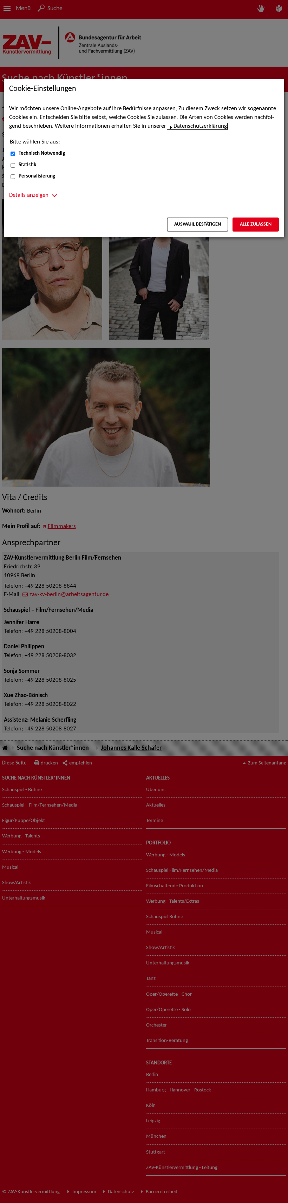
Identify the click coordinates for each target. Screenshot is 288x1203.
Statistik (27, 165)
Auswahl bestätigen (197, 224)
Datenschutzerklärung (200, 126)
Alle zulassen (255, 224)
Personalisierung (37, 176)
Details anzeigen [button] (28, 195)
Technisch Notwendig (42, 153)
